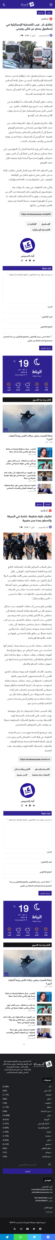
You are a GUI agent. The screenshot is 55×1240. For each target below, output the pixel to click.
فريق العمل (48, 1207)
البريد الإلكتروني (46, 316)
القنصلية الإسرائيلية (41, 229)
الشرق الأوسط (43, 1127)
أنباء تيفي (47, 1090)
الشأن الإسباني (43, 1123)
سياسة (48, 1135)
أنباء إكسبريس (44, 35)
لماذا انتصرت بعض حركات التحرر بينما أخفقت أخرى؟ (30, 437)
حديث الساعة (46, 1111)
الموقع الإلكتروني (46, 326)
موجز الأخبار (46, 1156)
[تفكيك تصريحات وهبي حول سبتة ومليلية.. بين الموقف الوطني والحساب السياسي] (45, 489)
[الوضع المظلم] (4, 5)
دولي (49, 12)
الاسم (49, 306)
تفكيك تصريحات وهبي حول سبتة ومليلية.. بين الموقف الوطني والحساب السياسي (20, 486)
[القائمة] (51, 5)
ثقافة (49, 1106)
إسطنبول (45, 224)
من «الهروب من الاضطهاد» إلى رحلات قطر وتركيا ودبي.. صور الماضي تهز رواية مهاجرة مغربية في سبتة (20, 475)
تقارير (49, 1098)
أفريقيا (46, 1119)
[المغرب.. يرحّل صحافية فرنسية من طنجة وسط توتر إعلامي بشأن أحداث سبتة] (45, 452)
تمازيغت (48, 1102)
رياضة (49, 1131)
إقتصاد (48, 1094)
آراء (50, 1086)
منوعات (48, 1152)
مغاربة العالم (46, 1148)
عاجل (49, 1139)
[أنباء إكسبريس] (27, 4)
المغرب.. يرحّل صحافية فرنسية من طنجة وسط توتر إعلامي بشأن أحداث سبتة (21, 450)
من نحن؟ (49, 1211)
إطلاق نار (31, 224)
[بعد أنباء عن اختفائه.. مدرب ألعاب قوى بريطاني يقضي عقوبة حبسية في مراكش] (45, 464)
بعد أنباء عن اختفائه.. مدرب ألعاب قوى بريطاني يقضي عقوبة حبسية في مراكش (21, 462)
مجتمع (40, 12)
